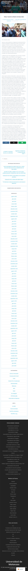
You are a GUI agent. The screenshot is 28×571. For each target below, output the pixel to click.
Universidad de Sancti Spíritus (13, 440)
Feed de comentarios (14, 411)
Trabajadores (13, 496)
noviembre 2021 (14, 323)
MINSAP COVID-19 (13, 517)
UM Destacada (14, 396)
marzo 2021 (14, 343)
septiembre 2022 (14, 298)
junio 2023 (14, 276)
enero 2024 (14, 258)
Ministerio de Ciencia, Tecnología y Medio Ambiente (13, 551)
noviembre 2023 (14, 263)
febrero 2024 (14, 256)
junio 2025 (14, 223)
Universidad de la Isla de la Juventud (13, 467)
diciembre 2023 (14, 261)
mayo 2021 (14, 338)
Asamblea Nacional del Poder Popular (13, 530)
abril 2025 (14, 228)
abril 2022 (14, 311)
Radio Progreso (13, 506)
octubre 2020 (14, 355)
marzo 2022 (14, 313)
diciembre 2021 (14, 321)
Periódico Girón (13, 487)
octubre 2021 (14, 326)
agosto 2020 (14, 360)
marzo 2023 (14, 283)
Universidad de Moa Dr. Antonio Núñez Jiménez (13, 434)
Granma (13, 481)
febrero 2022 (14, 316)
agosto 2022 (14, 301)
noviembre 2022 (14, 293)
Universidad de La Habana (13, 461)
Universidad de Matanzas (7, 2)
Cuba (16, 19)
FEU (13, 536)
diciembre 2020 (14, 350)
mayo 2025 (14, 226)
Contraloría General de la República (13, 544)
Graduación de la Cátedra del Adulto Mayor (14, 179)
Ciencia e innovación (14, 373)
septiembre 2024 (14, 246)
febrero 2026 (14, 206)
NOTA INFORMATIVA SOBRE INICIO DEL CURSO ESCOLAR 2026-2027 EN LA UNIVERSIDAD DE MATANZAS (14, 168)
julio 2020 (14, 363)
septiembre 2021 (14, 328)
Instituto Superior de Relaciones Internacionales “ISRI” (13, 463)
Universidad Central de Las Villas (13, 444)
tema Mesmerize (14, 568)
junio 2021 (14, 335)
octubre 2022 (14, 296)
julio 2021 (14, 333)
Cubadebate (13, 485)
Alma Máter (13, 500)
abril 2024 (14, 251)
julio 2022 (14, 303)
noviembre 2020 (14, 353)
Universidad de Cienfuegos (13, 442)
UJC (13, 534)
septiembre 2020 (14, 358)
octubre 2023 (14, 266)
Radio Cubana (13, 504)
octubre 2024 (14, 243)
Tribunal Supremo (13, 542)
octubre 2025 (14, 213)
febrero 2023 (14, 286)
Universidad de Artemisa (13, 449)
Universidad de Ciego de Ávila (13, 436)
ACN (13, 498)
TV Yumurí (13, 489)
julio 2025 (14, 221)
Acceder (14, 406)
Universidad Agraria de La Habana (13, 446)
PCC (13, 525)
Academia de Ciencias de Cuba (13, 546)
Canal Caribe (13, 515)
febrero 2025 (14, 233)
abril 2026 (14, 201)
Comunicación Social (14, 376)
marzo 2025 (14, 231)
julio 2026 (14, 199)
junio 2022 (14, 306)
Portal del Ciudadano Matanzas (13, 538)
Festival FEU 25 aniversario (14, 381)
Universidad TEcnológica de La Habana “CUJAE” (13, 455)
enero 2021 (14, 348)
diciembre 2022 (14, 291)
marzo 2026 (14, 204)
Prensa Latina (13, 494)
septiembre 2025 (14, 216)
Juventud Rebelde (13, 483)
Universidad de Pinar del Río (13, 465)
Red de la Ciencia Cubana (13, 549)
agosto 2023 (14, 271)
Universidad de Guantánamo (13, 425)
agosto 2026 (14, 196)
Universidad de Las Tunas (13, 430)
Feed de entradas (14, 408)
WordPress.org (14, 413)
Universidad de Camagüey (13, 438)
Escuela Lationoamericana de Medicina (13, 470)
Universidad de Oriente (13, 472)
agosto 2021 (14, 330)
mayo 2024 (14, 248)
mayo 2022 (14, 308)
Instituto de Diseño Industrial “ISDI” (13, 474)
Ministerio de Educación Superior (13, 532)
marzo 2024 (14, 253)
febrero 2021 (14, 345)
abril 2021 (14, 340)
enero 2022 (14, 318)
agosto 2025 (14, 218)
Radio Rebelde (13, 508)
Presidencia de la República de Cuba (13, 528)
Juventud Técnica (13, 502)
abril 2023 (14, 281)
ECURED (13, 553)
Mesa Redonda (13, 513)
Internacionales (14, 383)
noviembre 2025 (14, 211)
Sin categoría (14, 393)
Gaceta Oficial (13, 540)
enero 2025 (14, 236)
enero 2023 (14, 288)
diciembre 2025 (14, 209)
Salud (14, 391)
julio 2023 (14, 273)
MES (19, 19)
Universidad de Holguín (13, 432)
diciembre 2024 (14, 238)
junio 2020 (14, 365)
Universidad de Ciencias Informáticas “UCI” (13, 457)
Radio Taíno (13, 510)
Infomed (13, 555)
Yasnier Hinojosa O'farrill (8, 19)
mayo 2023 (14, 278)
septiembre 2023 (14, 268)
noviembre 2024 (14, 241)
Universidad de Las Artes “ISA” (13, 459)
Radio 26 (13, 492)
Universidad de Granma (13, 428)
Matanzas (14, 386)
